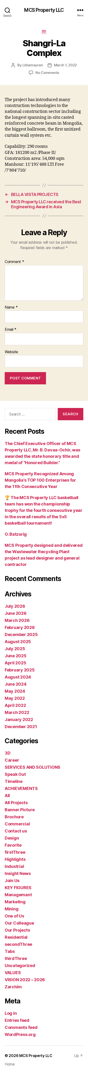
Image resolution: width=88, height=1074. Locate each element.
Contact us (16, 830)
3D (44, 31)
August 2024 (18, 677)
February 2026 (20, 627)
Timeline (14, 781)
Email (10, 329)
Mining (11, 908)
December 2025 (21, 634)
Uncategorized (20, 965)
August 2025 (18, 641)
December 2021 (21, 726)
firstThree (15, 852)
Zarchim (13, 986)
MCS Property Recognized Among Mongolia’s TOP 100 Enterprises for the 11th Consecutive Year (40, 480)
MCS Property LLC (44, 10)
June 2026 (16, 613)
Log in (11, 1013)
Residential (16, 937)
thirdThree (16, 958)
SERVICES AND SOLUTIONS (32, 767)
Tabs (10, 951)
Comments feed (21, 1027)
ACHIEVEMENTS (21, 788)
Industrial (14, 866)
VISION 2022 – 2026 (25, 979)
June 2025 (16, 655)
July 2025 (15, 648)
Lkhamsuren (33, 65)
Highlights (15, 859)
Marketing (15, 901)
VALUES (13, 972)
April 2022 (15, 705)
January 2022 (19, 719)
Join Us (12, 880)
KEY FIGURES (18, 887)
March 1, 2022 (65, 65)
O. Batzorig (16, 534)
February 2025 (20, 669)
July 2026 (15, 606)
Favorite (13, 845)
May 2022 (15, 698)
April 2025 (15, 662)
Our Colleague (19, 923)
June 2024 (16, 684)
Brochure (14, 816)
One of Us (14, 915)
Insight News (18, 873)
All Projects (16, 802)
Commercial (17, 823)
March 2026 (17, 620)
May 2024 (15, 691)
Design (12, 838)
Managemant (18, 894)
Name (11, 307)
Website (11, 352)
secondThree (18, 944)
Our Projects (17, 930)
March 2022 (17, 712)
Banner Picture (20, 809)
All (7, 795)
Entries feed (17, 1020)
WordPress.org (20, 1034)
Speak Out (15, 774)
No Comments (47, 72)
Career (12, 760)
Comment (14, 262)
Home (10, 1064)
